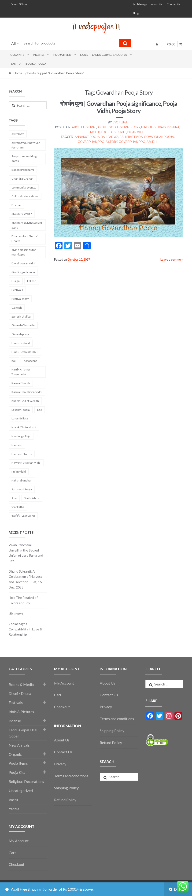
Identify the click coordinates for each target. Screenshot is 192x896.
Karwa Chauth (20, 383)
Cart (12, 852)
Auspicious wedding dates (24, 158)
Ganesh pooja (20, 334)
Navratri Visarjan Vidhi (26, 462)
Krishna (173, 127)
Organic (15, 754)
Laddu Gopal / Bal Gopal (109, 54)
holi (13, 361)
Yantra (16, 63)
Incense (38, 54)
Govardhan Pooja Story (98, 142)
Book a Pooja (36, 63)
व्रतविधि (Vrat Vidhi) (23, 516)
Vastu (13, 799)
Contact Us (174, 4)
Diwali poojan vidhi (23, 263)
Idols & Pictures (21, 711)
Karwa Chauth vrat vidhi (26, 392)
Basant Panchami (22, 169)
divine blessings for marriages (23, 252)
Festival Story (128, 127)
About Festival (84, 127)
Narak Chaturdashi (23, 427)
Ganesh (16, 307)
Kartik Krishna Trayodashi (20, 372)
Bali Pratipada (131, 137)
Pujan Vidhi (136, 132)
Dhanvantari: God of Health (24, 238)
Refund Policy (65, 799)
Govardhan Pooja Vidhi (138, 142)
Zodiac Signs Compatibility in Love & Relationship (25, 629)
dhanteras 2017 (21, 214)
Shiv (14, 498)
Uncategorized (21, 790)
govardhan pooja (159, 137)
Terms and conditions (71, 776)
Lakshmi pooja (20, 409)
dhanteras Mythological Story (26, 225)
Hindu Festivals (153, 127)
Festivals (17, 290)
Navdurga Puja (20, 436)
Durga (15, 281)
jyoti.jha (120, 122)
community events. (23, 187)
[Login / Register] (157, 44)
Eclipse (31, 281)
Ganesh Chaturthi (23, 325)
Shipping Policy (66, 787)
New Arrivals (19, 745)
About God (106, 127)
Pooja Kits (16, 54)
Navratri (16, 445)
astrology (17, 134)
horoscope (30, 361)
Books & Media (21, 684)
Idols (84, 54)
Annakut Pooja (87, 137)
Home (18, 73)
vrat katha (17, 507)
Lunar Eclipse (19, 418)
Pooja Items (62, 54)
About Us (156, 4)
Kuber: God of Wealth (25, 401)
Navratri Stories (21, 454)
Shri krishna (31, 498)
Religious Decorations (26, 781)
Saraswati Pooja (21, 489)
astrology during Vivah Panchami (25, 145)
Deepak (16, 205)
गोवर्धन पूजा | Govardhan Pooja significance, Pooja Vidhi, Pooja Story (118, 107)
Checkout (16, 864)
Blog (136, 13)
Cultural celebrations (24, 196)
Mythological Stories (108, 132)
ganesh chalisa (21, 316)
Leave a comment (171, 259)
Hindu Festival (20, 343)
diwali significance (23, 272)
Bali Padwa (109, 137)
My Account (19, 840)
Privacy (60, 764)
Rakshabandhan (21, 480)
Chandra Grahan (22, 178)
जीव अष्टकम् (16, 613)
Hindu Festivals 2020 (24, 352)
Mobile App (140, 4)
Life (39, 409)
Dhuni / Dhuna (19, 4)
